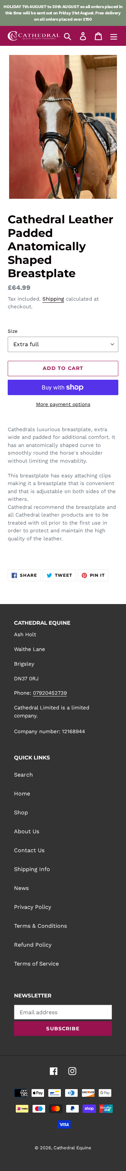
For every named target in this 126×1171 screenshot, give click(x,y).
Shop (21, 812)
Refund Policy (32, 944)
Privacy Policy (32, 907)
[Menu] (113, 36)
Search (23, 774)
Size (13, 331)
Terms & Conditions (40, 926)
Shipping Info (32, 869)
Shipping (53, 299)
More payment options (63, 404)
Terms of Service (36, 963)
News (21, 888)
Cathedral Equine (72, 1147)
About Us (26, 831)
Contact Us (29, 850)
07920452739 (50, 693)
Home (22, 793)
